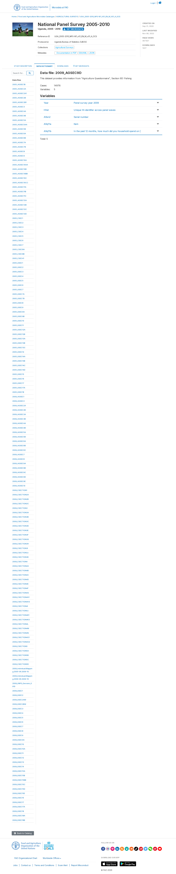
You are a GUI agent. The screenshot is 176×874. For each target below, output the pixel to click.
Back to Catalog (24, 833)
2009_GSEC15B (18, 775)
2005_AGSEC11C (19, 196)
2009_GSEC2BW (19, 704)
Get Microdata (74, 29)
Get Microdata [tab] (82, 66)
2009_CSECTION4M (20, 628)
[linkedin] (117, 848)
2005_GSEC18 (18, 392)
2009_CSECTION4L (20, 624)
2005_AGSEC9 (18, 156)
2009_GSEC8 (17, 731)
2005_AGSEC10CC (20, 182)
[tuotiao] (141, 848)
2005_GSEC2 (17, 267)
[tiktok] (136, 848)
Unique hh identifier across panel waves (95, 110)
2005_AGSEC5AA (19, 124)
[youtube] (160, 848)
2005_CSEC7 (17, 245)
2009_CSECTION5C (20, 659)
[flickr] (108, 848)
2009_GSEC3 (17, 709)
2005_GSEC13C (18, 347)
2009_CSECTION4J (20, 611)
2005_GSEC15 (18, 374)
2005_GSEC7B (18, 298)
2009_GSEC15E (18, 793)
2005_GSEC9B (18, 316)
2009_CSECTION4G (20, 593)
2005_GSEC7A (18, 294)
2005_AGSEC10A (19, 160)
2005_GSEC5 (17, 280)
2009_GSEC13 (18, 762)
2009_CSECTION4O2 (21, 642)
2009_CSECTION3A (20, 512)
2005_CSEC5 (17, 236)
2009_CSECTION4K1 (20, 615)
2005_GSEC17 (18, 383)
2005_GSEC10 (18, 321)
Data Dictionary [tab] (44, 66)
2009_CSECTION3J (20, 553)
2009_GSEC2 (17, 695)
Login (153, 3)
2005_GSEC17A (18, 388)
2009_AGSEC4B (19, 428)
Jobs (15, 865)
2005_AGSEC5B (19, 129)
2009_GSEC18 (18, 811)
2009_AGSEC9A (19, 463)
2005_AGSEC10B (19, 169)
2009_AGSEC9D (19, 477)
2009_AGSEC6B (19, 445)
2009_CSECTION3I (20, 548)
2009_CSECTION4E (20, 584)
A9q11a (47, 124)
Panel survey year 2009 (86, 102)
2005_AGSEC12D (19, 214)
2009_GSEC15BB (19, 780)
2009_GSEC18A (18, 815)
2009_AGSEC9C (19, 472)
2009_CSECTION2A (20, 494)
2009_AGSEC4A (19, 423)
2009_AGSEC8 (18, 459)
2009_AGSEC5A (19, 432)
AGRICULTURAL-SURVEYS (67, 17)
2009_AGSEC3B (19, 419)
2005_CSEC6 (17, 240)
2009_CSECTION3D (20, 526)
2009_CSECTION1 (19, 490)
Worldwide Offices (51, 858)
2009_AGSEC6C (19, 450)
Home (14, 17)
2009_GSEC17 (18, 802)
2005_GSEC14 (18, 352)
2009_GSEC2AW (19, 700)
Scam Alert (63, 865)
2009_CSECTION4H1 (20, 597)
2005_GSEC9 (17, 307)
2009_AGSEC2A (19, 405)
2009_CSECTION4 (20, 561)
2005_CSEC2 (17, 223)
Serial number (81, 117)
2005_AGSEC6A (19, 133)
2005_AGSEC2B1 (19, 102)
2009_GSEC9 (17, 735)
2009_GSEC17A (18, 807)
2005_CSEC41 (18, 258)
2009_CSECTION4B (20, 570)
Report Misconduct (79, 865)
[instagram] (113, 848)
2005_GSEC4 (17, 276)
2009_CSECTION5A (20, 651)
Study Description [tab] (23, 66)
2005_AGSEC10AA (20, 165)
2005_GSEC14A (18, 356)
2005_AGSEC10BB (20, 174)
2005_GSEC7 (17, 289)
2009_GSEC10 (18, 744)
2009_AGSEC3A (19, 414)
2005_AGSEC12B (19, 205)
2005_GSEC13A (18, 338)
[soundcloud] (131, 848)
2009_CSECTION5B (20, 655)
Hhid (46, 110)
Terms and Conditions (44, 865)
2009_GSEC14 (18, 766)
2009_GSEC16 (18, 798)
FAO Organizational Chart (25, 858)
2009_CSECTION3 (20, 508)
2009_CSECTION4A (20, 566)
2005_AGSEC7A (19, 142)
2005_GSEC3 (17, 272)
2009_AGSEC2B (19, 410)
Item (76, 124)
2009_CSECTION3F (20, 535)
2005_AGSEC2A (19, 89)
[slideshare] (127, 848)
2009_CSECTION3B (20, 517)
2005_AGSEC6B (19, 138)
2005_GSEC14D (18, 370)
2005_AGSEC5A (19, 120)
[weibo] (155, 848)
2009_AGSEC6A (19, 441)
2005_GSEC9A (18, 312)
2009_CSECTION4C (20, 575)
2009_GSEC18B (18, 820)
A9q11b (47, 131)
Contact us (26, 865)
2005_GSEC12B (18, 334)
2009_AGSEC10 (18, 486)
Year (46, 102)
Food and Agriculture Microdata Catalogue (36, 17)
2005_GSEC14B (18, 361)
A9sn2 (47, 117)
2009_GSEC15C (18, 784)
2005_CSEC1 (17, 218)
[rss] (122, 848)
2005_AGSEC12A (19, 200)
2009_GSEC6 (17, 722)
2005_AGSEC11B (19, 191)
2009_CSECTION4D (20, 579)
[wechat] (150, 848)
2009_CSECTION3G (20, 539)
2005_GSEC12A (18, 330)
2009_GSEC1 (17, 691)
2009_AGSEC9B (19, 468)
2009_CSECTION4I (20, 606)
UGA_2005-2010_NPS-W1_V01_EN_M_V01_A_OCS (100, 17)
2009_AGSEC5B (19, 437)
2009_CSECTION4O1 (21, 637)
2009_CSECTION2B (20, 499)
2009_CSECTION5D (20, 664)
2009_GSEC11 (18, 753)
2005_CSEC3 (17, 227)
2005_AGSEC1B (18, 84)
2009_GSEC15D (18, 789)
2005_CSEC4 (17, 231)
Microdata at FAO (60, 7)
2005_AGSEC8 (18, 151)
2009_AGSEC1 (18, 396)
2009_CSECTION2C (20, 503)
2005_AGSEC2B (19, 98)
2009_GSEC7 (17, 726)
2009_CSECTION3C (20, 521)
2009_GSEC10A (18, 749)
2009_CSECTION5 (20, 646)
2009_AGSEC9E (19, 481)
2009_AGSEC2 (18, 401)
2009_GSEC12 (18, 758)
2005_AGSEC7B (19, 147)
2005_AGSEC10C (19, 178)
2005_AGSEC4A (19, 111)
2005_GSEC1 (17, 263)
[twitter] (146, 848)
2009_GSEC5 (17, 717)
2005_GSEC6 (17, 285)
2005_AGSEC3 (18, 107)
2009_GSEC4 (17, 713)
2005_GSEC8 (17, 303)
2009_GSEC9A (18, 740)
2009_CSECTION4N (20, 633)
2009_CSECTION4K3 (21, 619)
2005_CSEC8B (18, 254)
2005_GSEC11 (18, 325)
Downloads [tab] (62, 66)
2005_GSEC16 (18, 379)
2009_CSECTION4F (20, 588)
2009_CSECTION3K (20, 557)
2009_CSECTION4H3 (21, 602)
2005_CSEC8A (18, 249)
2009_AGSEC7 (18, 454)
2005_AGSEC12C (19, 209)
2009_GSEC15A (18, 771)
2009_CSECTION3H (20, 544)
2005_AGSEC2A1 (19, 93)
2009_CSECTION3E (20, 530)
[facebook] (103, 848)
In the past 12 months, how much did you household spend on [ (107, 131)
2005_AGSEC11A (19, 187)
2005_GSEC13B (18, 343)
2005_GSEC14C (18, 365)
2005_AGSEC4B (19, 116)
